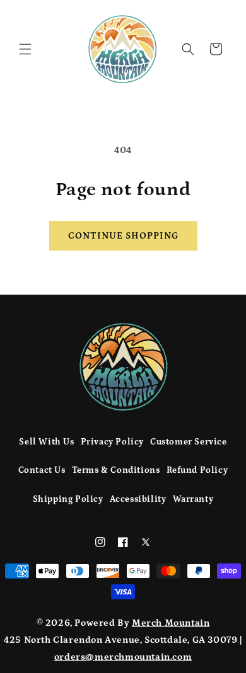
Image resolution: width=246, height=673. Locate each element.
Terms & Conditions (116, 470)
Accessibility (138, 499)
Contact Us (42, 470)
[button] (25, 49)
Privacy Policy (112, 442)
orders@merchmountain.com (123, 657)
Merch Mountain (170, 623)
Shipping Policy (68, 499)
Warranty (193, 499)
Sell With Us (46, 442)
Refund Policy (197, 470)
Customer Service (188, 442)
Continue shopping (123, 235)
